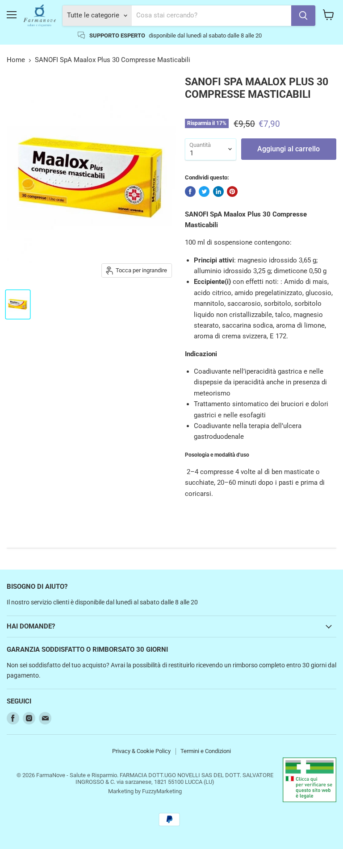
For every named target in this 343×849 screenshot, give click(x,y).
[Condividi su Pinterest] (232, 191)
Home (16, 60)
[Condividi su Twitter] (204, 191)
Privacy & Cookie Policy (141, 751)
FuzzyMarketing (162, 791)
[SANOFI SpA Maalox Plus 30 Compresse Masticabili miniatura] (18, 304)
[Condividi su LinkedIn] (218, 191)
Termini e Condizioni (205, 751)
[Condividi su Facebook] (190, 191)
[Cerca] (303, 15)
